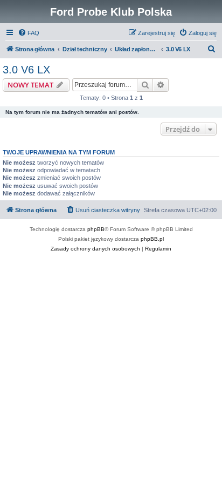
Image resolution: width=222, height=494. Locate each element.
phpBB (96, 229)
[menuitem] (28, 32)
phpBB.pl (152, 239)
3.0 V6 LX (26, 70)
